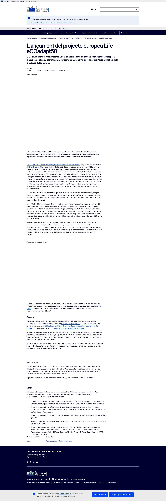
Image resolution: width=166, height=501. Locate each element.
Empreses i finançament (89, 33)
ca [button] (95, 9)
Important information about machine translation (59, 23)
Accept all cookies (99, 494)
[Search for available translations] (83, 165)
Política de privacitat (89, 483)
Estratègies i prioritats (49, 33)
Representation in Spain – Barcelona (59, 441)
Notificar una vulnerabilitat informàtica (38, 483)
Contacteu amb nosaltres (77, 479)
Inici (28, 33)
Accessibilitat (111, 483)
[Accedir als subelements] (39, 32)
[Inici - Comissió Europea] (41, 8)
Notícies (77, 38)
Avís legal (101, 483)
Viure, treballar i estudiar (109, 33)
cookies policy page (63, 494)
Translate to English (37, 23)
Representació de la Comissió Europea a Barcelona (41, 38)
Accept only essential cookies (121, 494)
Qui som (35, 33)
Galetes (78, 483)
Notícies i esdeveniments (68, 33)
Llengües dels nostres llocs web (63, 483)
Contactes (124, 33)
